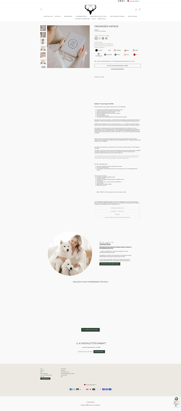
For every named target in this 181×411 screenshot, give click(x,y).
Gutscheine (132, 16)
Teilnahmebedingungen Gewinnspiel (67, 373)
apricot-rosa (99, 38)
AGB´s (41, 371)
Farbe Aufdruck (99, 47)
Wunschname (98, 42)
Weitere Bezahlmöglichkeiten (117, 69)
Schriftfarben (63, 368)
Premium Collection (98, 16)
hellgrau (96, 38)
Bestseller (48, 16)
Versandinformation (117, 208)
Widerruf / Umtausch (117, 211)
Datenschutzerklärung (65, 371)
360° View (42, 376)
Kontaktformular (82, 19)
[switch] (176, 405)
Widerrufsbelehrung (44, 373)
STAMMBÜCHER (81, 16)
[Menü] (179, 397)
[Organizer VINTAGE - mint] (99, 97)
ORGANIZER (68, 16)
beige (106, 38)
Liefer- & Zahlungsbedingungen (46, 375)
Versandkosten (103, 31)
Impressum (63, 370)
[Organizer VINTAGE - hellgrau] (95, 97)
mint (103, 38)
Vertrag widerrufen (45, 378)
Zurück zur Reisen (91, 329)
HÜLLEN (58, 16)
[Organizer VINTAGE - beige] (101, 97)
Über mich (102, 19)
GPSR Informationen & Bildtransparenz (117, 217)
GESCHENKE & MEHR (117, 16)
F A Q (41, 368)
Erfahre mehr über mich (110, 263)
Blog (62, 376)
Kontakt (117, 214)
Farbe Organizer (101, 35)
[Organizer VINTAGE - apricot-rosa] (97, 97)
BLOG (94, 19)
